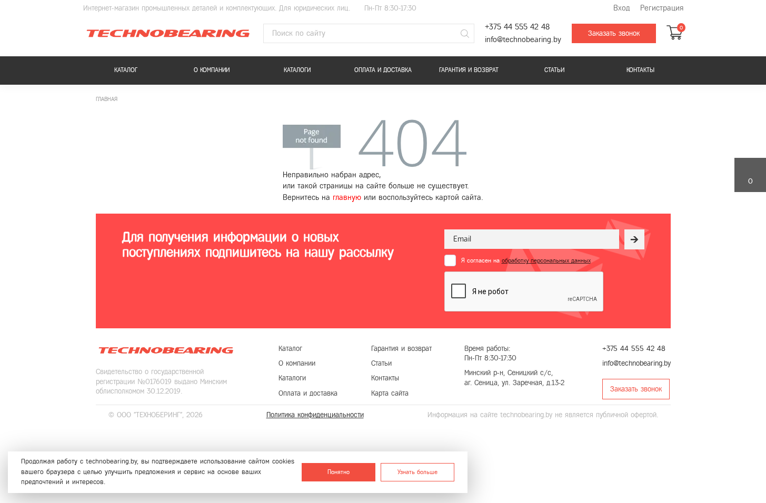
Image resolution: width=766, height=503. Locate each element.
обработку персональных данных (546, 260)
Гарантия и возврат (469, 70)
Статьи (554, 70)
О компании (212, 70)
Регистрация (661, 8)
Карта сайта (390, 393)
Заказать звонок (614, 33)
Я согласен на (526, 260)
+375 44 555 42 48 (517, 27)
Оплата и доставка (383, 70)
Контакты (640, 70)
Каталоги (297, 70)
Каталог (125, 70)
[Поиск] (465, 33)
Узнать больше (417, 472)
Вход (621, 8)
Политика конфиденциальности (315, 415)
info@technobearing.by (523, 40)
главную (347, 197)
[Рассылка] (634, 239)
